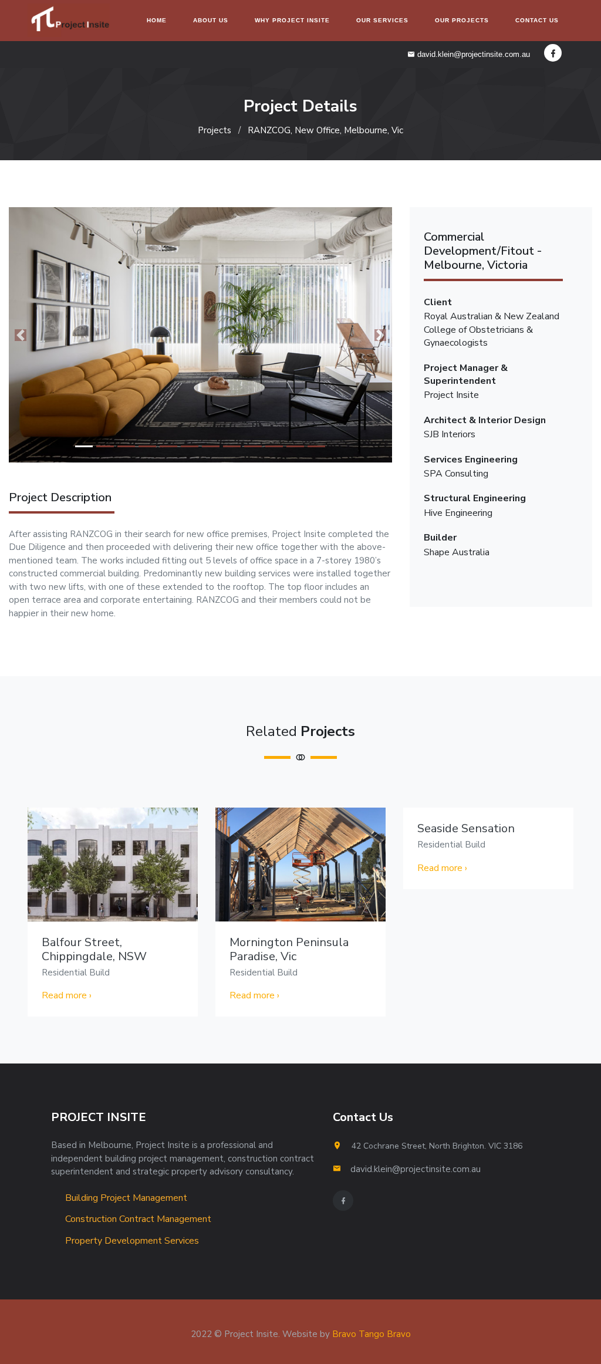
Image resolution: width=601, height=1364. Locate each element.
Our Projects (462, 20)
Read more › (67, 995)
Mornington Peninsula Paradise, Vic (289, 949)
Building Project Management (125, 1197)
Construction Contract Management (137, 1219)
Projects (214, 130)
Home (157, 20)
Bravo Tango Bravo (371, 1334)
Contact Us (537, 20)
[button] (20, 334)
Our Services (382, 20)
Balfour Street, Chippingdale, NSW (94, 949)
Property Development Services (131, 1240)
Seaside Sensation (466, 828)
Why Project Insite (292, 20)
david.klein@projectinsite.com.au (472, 54)
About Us (210, 20)
